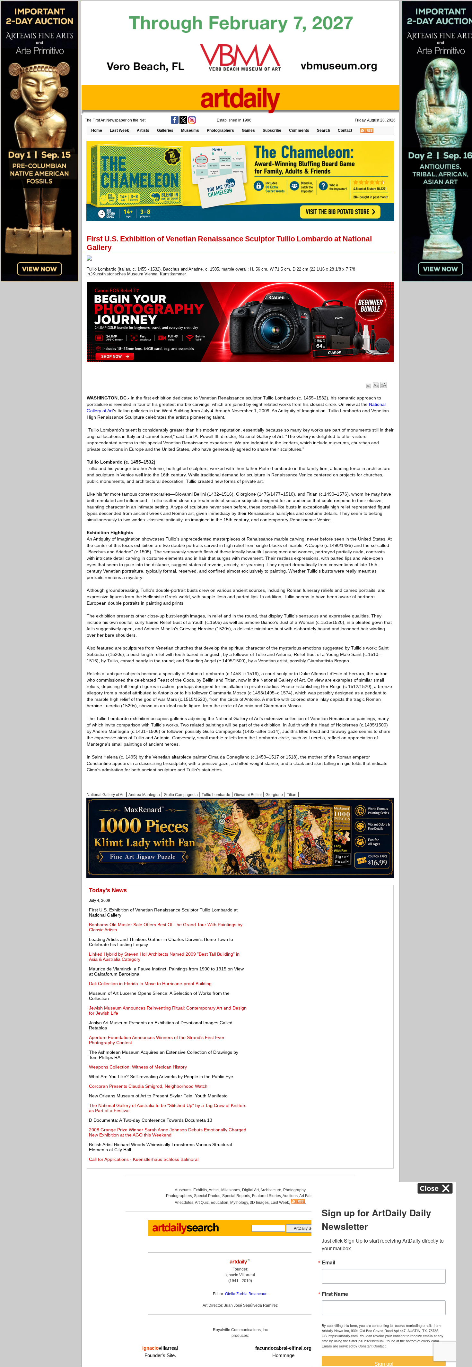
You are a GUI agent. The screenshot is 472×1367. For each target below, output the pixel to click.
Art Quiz (202, 1202)
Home (96, 130)
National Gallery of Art (106, 795)
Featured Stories (266, 1196)
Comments (299, 130)
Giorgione (274, 795)
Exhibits (200, 1190)
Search (323, 130)
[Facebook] (175, 122)
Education (219, 1202)
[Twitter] (183, 122)
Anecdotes (184, 1202)
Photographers (220, 130)
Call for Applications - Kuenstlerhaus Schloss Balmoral (143, 1159)
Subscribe (272, 130)
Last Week (119, 130)
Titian (291, 795)
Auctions (290, 1196)
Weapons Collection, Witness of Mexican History (138, 1066)
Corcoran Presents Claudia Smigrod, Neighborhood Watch (148, 1086)
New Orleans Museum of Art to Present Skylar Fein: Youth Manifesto (158, 1095)
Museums (190, 130)
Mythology (239, 1202)
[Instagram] (192, 122)
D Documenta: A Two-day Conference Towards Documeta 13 (150, 1120)
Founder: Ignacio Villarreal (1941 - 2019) (240, 1275)
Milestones (230, 1190)
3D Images (259, 1202)
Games (248, 130)
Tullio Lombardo (216, 795)
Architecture (270, 1190)
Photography (294, 1190)
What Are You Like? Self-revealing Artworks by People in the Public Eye (161, 1076)
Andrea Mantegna (144, 795)
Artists (143, 130)
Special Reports (236, 1196)
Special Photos (207, 1196)
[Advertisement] (320, 932)
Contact (345, 130)
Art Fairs (306, 1196)
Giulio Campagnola (181, 795)
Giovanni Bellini (248, 795)
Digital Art (250, 1190)
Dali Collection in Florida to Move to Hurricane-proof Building (150, 983)
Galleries (165, 130)
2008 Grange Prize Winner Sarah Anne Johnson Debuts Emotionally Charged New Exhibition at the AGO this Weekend (167, 1132)
